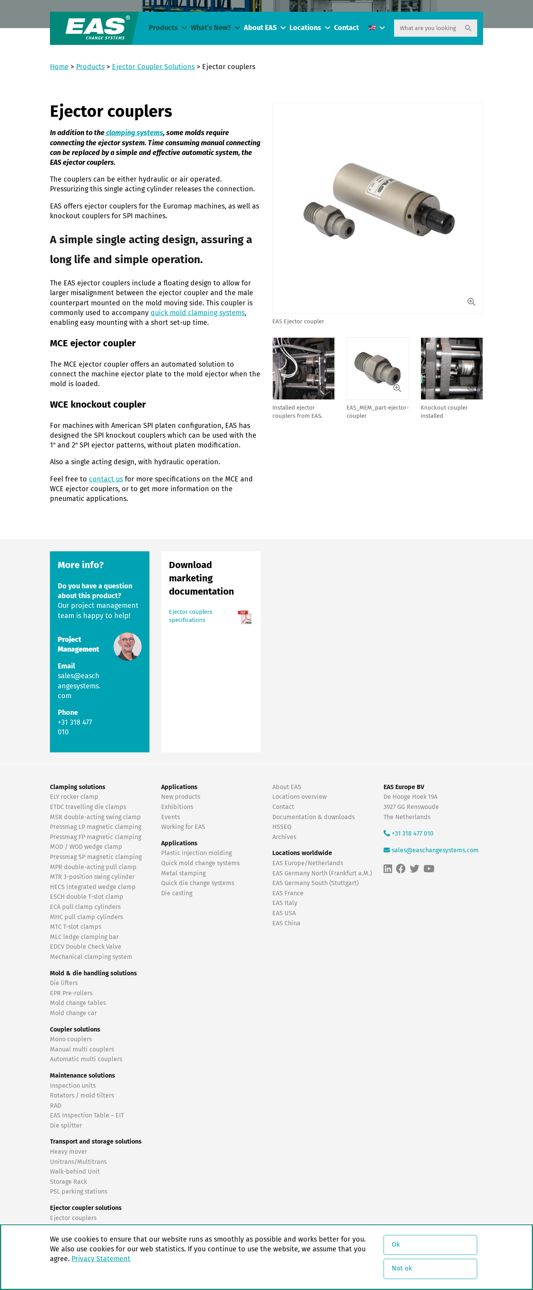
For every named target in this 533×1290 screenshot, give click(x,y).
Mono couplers (71, 1039)
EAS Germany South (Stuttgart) (315, 883)
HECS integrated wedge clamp (93, 887)
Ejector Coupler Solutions (153, 67)
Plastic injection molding (196, 853)
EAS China (286, 923)
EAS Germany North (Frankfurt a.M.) (322, 873)
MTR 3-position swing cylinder (92, 877)
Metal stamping (183, 873)
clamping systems (134, 133)
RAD (55, 1106)
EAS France (288, 893)
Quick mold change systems (200, 863)
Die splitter (66, 1126)
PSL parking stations (78, 1191)
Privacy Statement (100, 1259)
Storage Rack (68, 1182)
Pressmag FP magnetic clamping (95, 837)
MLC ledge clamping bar (84, 937)
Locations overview (299, 797)
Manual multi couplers (82, 1049)
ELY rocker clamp (74, 797)
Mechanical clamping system (91, 957)
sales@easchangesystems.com (79, 686)
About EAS (260, 28)
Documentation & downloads (313, 817)
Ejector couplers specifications (190, 616)
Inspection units (73, 1086)
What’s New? (211, 28)
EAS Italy (284, 903)
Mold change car (73, 1013)
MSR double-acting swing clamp (95, 817)
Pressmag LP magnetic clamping (95, 827)
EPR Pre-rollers (71, 993)
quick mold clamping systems (198, 313)
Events (171, 817)
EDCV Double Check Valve (85, 947)
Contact (346, 28)
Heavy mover (69, 1152)
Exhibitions (177, 807)
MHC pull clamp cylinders (86, 917)
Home (59, 67)
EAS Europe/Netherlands (307, 863)
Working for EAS (183, 827)
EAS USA (284, 913)
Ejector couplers (73, 1218)
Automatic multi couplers (86, 1059)
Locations (305, 28)
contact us (106, 479)
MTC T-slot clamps (75, 927)
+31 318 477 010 (413, 833)
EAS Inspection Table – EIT (87, 1115)
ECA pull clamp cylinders (85, 907)
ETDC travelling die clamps (88, 807)
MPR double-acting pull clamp (93, 867)
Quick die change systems (197, 883)
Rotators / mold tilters (82, 1095)
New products (181, 797)
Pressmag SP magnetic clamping (96, 857)
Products (163, 28)
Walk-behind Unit (75, 1172)
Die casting (176, 893)
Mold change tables (78, 1003)
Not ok (402, 1268)
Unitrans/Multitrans (78, 1162)
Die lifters (64, 983)
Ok (396, 1245)
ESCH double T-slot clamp (86, 897)
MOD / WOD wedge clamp (86, 847)
